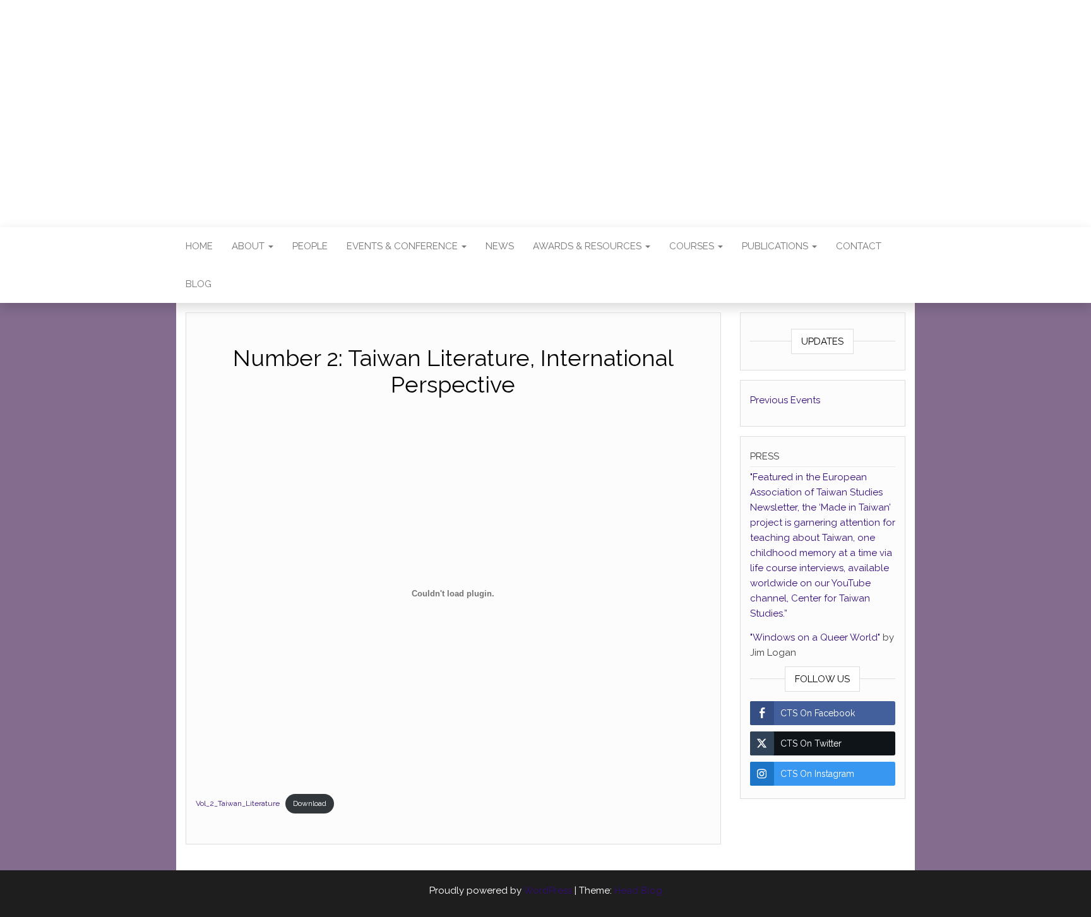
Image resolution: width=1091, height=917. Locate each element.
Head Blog (638, 890)
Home (199, 246)
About (249, 246)
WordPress (547, 890)
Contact (858, 246)
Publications (776, 246)
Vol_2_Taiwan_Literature (238, 803)
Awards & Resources (588, 246)
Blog (199, 284)
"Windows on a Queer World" (816, 637)
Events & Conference (403, 246)
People (310, 246)
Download (309, 803)
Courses (693, 246)
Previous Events (785, 400)
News (500, 246)
